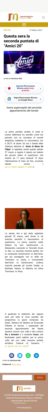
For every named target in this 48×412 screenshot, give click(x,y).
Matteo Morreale (30, 403)
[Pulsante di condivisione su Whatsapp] (28, 355)
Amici (14, 364)
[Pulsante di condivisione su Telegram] (36, 355)
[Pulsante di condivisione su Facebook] (11, 355)
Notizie (7, 30)
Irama (18, 364)
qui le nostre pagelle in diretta (19, 167)
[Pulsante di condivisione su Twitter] (19, 355)
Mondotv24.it (26, 407)
